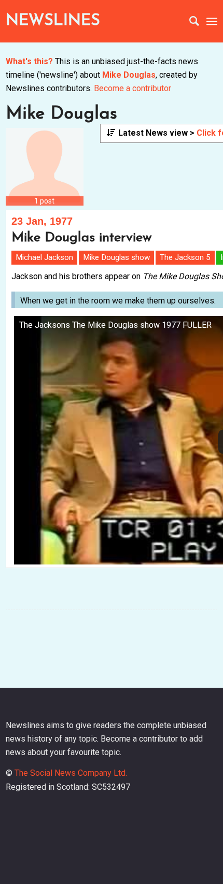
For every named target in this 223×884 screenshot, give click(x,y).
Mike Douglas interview (81, 238)
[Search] (189, 21)
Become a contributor (132, 88)
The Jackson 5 (185, 257)
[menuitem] (189, 21)
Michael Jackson (44, 257)
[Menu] (211, 21)
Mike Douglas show (116, 257)
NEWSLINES (53, 21)
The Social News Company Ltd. (71, 773)
